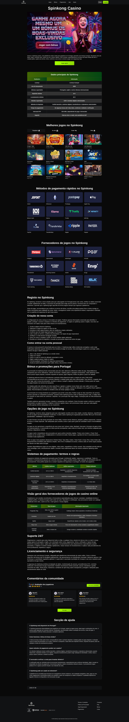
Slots (92, 130)
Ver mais (64, 610)
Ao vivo (54, 130)
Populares (35, 130)
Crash (72, 130)
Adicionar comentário (93, 585)
